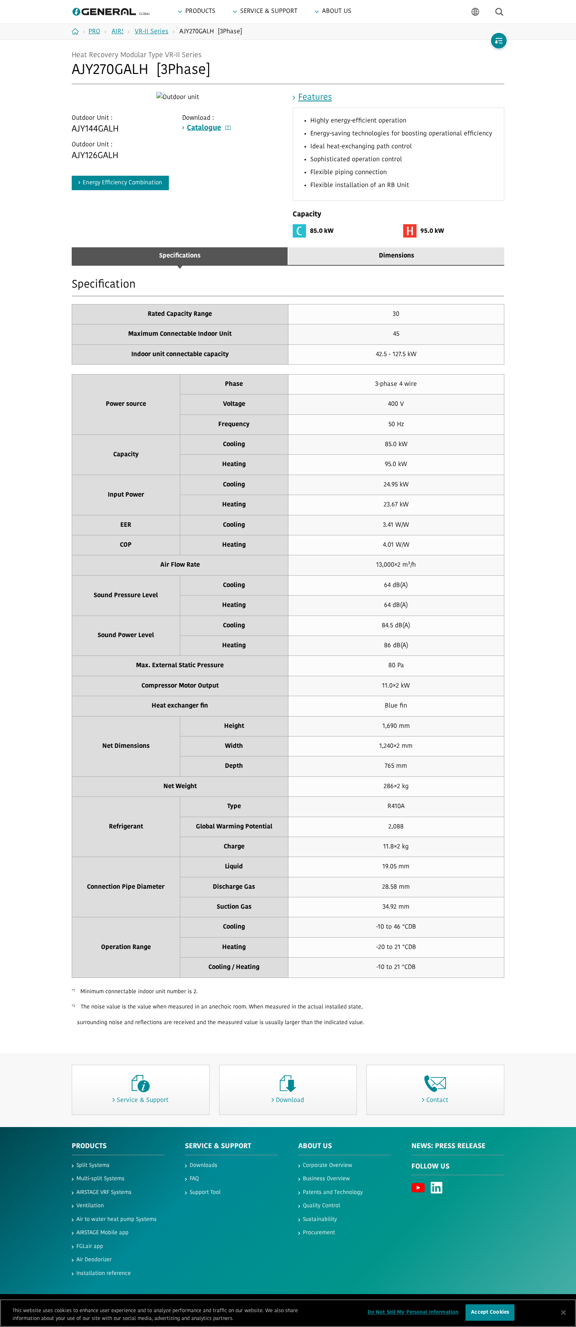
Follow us (430, 1166)
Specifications (180, 256)
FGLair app (89, 1247)
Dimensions (396, 256)
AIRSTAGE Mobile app (102, 1233)
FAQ (194, 1179)
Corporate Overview (327, 1166)
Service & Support (218, 1146)
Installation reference (103, 1274)
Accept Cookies (490, 1312)
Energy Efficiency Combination (122, 183)
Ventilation (90, 1206)
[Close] (563, 1312)
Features (315, 97)
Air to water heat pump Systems (116, 1220)
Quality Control (321, 1206)
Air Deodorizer (94, 1260)
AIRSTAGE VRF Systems (104, 1193)
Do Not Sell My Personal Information (413, 1312)
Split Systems (93, 1166)
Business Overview (326, 1179)
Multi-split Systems (100, 1179)
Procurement (319, 1233)
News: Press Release (448, 1146)
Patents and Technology (333, 1193)
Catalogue (204, 128)
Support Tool (205, 1193)
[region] (288, 1313)
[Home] (78, 31)
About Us (315, 1146)
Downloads (203, 1166)
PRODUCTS (89, 1146)
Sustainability (320, 1220)
